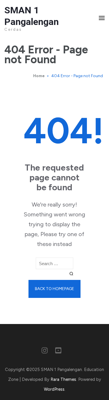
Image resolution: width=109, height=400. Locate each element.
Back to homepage (54, 288)
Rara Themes (63, 379)
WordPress (54, 389)
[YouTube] (58, 351)
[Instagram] (45, 351)
